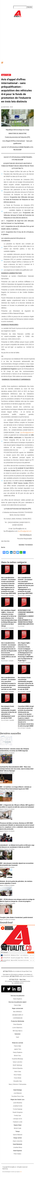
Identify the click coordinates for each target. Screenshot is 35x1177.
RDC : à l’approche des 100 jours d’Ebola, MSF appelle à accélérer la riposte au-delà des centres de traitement (17, 806)
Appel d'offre (6, 75)
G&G (21, 1171)
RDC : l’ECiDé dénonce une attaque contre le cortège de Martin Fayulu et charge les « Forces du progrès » (17, 900)
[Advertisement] (17, 42)
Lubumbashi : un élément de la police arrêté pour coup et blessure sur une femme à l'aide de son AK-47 (17, 846)
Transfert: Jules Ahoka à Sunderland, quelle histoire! (16, 917)
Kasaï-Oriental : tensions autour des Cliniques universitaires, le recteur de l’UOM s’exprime (14, 750)
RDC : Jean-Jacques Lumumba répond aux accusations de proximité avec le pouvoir (17, 864)
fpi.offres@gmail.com (27, 432)
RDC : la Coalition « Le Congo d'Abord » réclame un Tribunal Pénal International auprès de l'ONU (15, 788)
